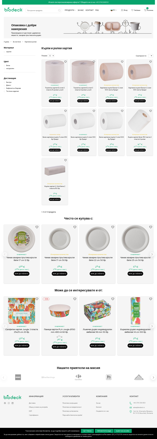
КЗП (30, 411)
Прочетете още (104, 431)
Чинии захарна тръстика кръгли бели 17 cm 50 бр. (59, 258)
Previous (5, 254)
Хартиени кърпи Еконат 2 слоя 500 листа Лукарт (111, 89)
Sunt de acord (122, 431)
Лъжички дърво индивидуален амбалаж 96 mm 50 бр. (97, 330)
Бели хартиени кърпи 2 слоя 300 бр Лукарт (83, 138)
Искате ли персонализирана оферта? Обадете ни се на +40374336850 (79, 2)
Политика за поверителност (72, 407)
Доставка (32, 403)
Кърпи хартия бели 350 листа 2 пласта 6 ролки (139, 138)
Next (152, 254)
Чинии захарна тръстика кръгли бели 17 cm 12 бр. (22, 258)
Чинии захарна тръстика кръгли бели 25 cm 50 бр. (135, 258)
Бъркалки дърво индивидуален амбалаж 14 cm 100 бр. (135, 330)
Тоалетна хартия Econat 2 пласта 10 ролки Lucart (55, 89)
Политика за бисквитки (70, 411)
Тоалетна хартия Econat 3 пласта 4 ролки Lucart (83, 89)
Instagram (9, 403)
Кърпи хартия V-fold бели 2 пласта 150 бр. (54, 187)
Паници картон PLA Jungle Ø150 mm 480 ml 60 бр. (59, 330)
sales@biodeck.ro (139, 407)
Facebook (5, 403)
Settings (87, 431)
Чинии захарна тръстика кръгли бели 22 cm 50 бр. (97, 258)
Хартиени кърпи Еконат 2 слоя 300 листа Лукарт (139, 89)
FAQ (97, 10)
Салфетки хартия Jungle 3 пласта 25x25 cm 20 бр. (21, 330)
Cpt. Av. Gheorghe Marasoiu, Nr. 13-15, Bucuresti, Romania (143, 412)
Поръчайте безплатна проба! (72, 415)
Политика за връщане (70, 403)
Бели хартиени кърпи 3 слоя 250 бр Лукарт (55, 138)
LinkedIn (12, 403)
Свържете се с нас (102, 411)
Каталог (99, 407)
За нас (81, 10)
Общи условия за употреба (38, 407)
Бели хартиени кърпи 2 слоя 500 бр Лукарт (111, 138)
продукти (69, 10)
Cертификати (33, 415)
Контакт (90, 10)
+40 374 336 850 (139, 403)
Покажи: (44, 56)
